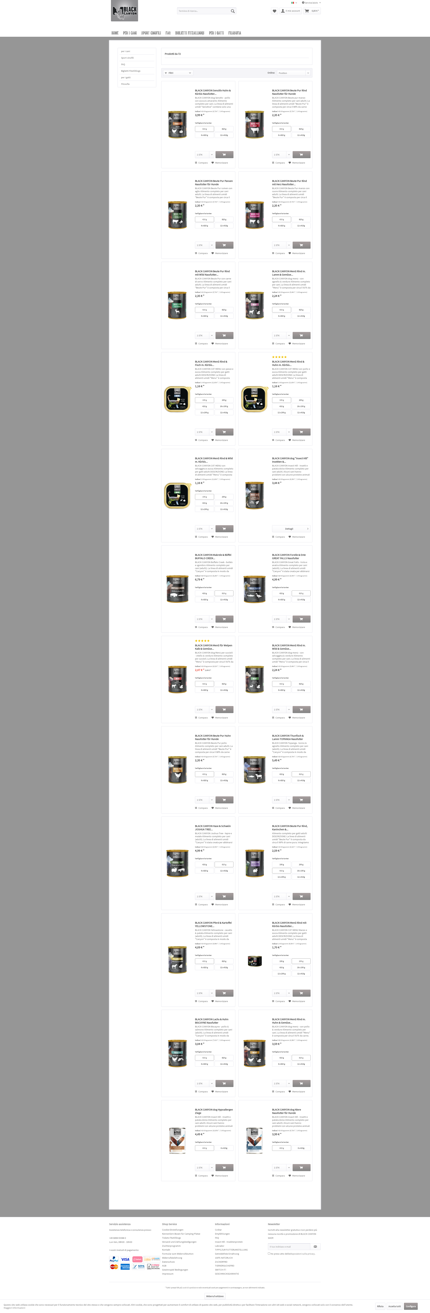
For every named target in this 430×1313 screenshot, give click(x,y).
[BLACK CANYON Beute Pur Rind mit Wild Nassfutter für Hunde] (177, 305)
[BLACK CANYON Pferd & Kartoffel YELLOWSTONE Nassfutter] (177, 960)
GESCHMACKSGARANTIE (227, 1273)
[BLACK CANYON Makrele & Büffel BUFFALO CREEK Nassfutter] (177, 589)
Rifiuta (380, 1306)
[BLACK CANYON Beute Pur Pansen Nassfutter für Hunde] (177, 215)
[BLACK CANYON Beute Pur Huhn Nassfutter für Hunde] (177, 770)
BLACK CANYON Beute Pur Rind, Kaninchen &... (290, 827)
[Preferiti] (274, 11)
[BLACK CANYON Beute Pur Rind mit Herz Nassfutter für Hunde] (254, 215)
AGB (164, 1265)
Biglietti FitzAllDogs (130, 70)
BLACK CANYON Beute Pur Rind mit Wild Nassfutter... (212, 272)
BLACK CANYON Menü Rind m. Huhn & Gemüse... (289, 1020)
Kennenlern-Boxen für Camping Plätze (181, 1233)
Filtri (170, 72)
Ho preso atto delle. (293, 1253)
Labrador (219, 1245)
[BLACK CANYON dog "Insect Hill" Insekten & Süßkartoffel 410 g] (254, 495)
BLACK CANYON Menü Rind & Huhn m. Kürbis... (288, 363)
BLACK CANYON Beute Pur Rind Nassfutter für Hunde (289, 92)
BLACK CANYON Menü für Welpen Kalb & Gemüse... (213, 647)
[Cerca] (232, 11)
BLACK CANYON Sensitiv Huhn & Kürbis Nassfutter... (213, 92)
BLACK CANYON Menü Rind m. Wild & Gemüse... (289, 647)
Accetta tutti (395, 1306)
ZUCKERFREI (221, 1261)
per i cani (125, 51)
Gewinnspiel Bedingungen (175, 1269)
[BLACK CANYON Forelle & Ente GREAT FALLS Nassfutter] (254, 589)
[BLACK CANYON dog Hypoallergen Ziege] (177, 1141)
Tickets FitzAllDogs (171, 1237)
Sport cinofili (127, 57)
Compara (203, 162)
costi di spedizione (191, 1287)
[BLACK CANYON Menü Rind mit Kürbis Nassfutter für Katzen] (254, 960)
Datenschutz (168, 1261)
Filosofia (125, 83)
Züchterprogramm (171, 1245)
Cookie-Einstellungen (172, 1229)
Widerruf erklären (215, 1296)
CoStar (218, 1229)
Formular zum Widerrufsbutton (178, 1253)
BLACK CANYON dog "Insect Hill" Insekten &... (290, 460)
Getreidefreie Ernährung (227, 1253)
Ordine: (271, 72)
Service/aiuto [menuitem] (311, 2)
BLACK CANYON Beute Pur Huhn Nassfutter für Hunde (213, 737)
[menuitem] (206, 12)
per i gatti (126, 77)
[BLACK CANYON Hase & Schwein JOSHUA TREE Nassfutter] (177, 863)
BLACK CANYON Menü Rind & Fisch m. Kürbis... (211, 363)
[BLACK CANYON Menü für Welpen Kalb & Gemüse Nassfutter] (177, 679)
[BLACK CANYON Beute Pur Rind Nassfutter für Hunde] (254, 124)
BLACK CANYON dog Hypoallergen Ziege (214, 1111)
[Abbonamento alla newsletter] (315, 1246)
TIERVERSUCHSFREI (224, 1265)
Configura (411, 1306)
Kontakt (166, 1249)
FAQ (123, 64)
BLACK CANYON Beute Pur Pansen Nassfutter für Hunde (214, 182)
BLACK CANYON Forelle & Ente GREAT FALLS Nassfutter (289, 556)
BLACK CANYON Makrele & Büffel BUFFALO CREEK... (213, 556)
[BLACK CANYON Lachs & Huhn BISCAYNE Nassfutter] (177, 1053)
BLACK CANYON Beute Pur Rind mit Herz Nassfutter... (289, 182)
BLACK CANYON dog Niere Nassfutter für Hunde (286, 1111)
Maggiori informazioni (14, 1307)
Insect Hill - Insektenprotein (229, 1241)
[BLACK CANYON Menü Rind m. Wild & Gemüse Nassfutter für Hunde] (254, 679)
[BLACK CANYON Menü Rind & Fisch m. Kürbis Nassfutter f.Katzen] (177, 399)
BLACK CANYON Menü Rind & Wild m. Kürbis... (214, 460)
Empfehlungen (222, 1233)
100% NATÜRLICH (224, 1257)
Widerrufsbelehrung (172, 1257)
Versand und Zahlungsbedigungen (179, 1241)
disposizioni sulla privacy (302, 1253)
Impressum (168, 1273)
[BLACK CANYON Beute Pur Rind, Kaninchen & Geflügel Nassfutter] (254, 863)
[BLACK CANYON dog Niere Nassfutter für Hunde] (254, 1141)
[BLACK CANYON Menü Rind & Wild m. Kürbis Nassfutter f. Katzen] (177, 495)
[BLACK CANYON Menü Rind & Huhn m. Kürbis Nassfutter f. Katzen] (254, 399)
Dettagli (289, 528)
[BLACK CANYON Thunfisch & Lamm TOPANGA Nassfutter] (254, 770)
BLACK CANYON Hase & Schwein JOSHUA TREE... (213, 827)
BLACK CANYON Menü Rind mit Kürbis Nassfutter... (289, 924)
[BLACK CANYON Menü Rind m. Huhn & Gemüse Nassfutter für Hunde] (254, 1053)
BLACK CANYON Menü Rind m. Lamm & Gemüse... (289, 272)
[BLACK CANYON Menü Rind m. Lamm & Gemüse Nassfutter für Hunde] (254, 305)
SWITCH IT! (220, 1269)
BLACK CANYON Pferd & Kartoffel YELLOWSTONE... (213, 924)
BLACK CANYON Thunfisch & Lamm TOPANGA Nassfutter (288, 737)
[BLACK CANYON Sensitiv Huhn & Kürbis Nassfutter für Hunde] (177, 124)
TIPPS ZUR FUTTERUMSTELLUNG (231, 1249)
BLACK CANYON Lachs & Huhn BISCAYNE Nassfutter (211, 1020)
